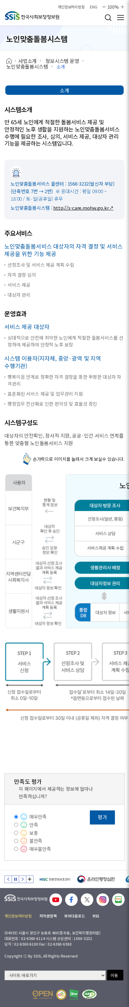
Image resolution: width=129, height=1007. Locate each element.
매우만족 (38, 816)
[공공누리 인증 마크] (42, 994)
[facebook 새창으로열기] (71, 899)
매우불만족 (40, 848)
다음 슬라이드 (22, 879)
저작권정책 (47, 915)
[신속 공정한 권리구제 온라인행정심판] (96, 879)
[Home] (11, 61)
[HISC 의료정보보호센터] (54, 879)
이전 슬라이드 (8, 879)
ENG (93, 7)
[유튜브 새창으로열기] (55, 899)
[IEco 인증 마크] (74, 994)
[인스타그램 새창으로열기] (102, 899)
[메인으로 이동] (32, 15)
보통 (33, 833)
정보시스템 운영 (62, 60)
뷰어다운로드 (74, 915)
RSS (96, 915)
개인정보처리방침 (71, 7)
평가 (102, 817)
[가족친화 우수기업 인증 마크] (61, 994)
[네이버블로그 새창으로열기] (118, 899)
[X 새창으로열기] (87, 899)
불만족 (36, 840)
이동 (114, 975)
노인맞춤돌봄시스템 (27, 66)
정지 (15, 879)
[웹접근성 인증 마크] (89, 995)
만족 (33, 824)
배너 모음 (30, 879)
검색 (108, 17)
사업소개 (27, 60)
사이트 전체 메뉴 (120, 17)
